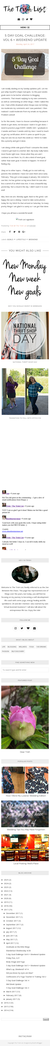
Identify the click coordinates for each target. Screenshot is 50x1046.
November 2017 (13, 917)
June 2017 (10, 935)
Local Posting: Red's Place (25, 863)
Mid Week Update (13, 984)
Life (3, 647)
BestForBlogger (37, 1043)
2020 (6, 898)
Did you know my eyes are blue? (19, 973)
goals (10, 239)
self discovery (18, 651)
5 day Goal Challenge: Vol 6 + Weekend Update (25, 954)
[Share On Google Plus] (24, 232)
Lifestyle (21, 239)
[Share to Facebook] (10, 232)
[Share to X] (14, 232)
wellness (23, 647)
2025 (6, 880)
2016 (6, 1002)
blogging (12, 647)
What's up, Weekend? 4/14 (17, 969)
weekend (33, 239)
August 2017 (11, 928)
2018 (6, 906)
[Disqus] (25, 456)
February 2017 (12, 995)
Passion (5, 651)
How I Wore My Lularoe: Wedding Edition (26, 796)
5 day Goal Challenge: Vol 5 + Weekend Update (25, 965)
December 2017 (13, 913)
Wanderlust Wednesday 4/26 (18, 950)
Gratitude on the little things (18, 947)
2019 (6, 902)
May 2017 (10, 939)
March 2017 (11, 991)
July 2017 (10, 932)
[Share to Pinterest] (19, 232)
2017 (6, 909)
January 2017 (11, 999)
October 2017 (12, 921)
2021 (6, 894)
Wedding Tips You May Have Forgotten (26, 829)
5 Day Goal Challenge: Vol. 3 (17, 988)
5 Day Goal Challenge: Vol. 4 (17, 980)
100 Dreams (41, 647)
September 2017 (13, 924)
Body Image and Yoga (15, 962)
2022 (6, 891)
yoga (31, 647)
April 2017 (10, 943)
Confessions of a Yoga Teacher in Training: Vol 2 (26, 976)
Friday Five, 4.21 (13, 958)
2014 (6, 1010)
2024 (6, 883)
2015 (6, 1006)
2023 (6, 887)
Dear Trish (25, 752)
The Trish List (18, 1043)
